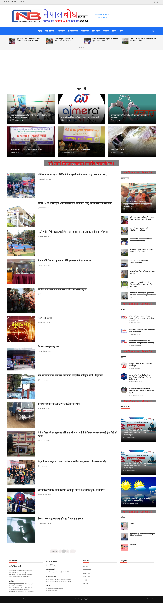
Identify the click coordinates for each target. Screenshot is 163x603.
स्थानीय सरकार (73, 31)
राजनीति (106, 31)
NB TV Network (103, 17)
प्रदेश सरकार (85, 31)
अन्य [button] (121, 31)
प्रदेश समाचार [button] (49, 31)
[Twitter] (81, 599)
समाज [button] (114, 31)
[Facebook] (77, 599)
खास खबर (61, 31)
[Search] (153, 31)
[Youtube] (86, 599)
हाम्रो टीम (158, 2)
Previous (54, 551)
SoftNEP (153, 599)
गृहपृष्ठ (40, 31)
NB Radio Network (104, 14)
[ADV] (81, 163)
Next (72, 551)
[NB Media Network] (52, 16)
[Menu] (10, 31)
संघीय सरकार (96, 31)
